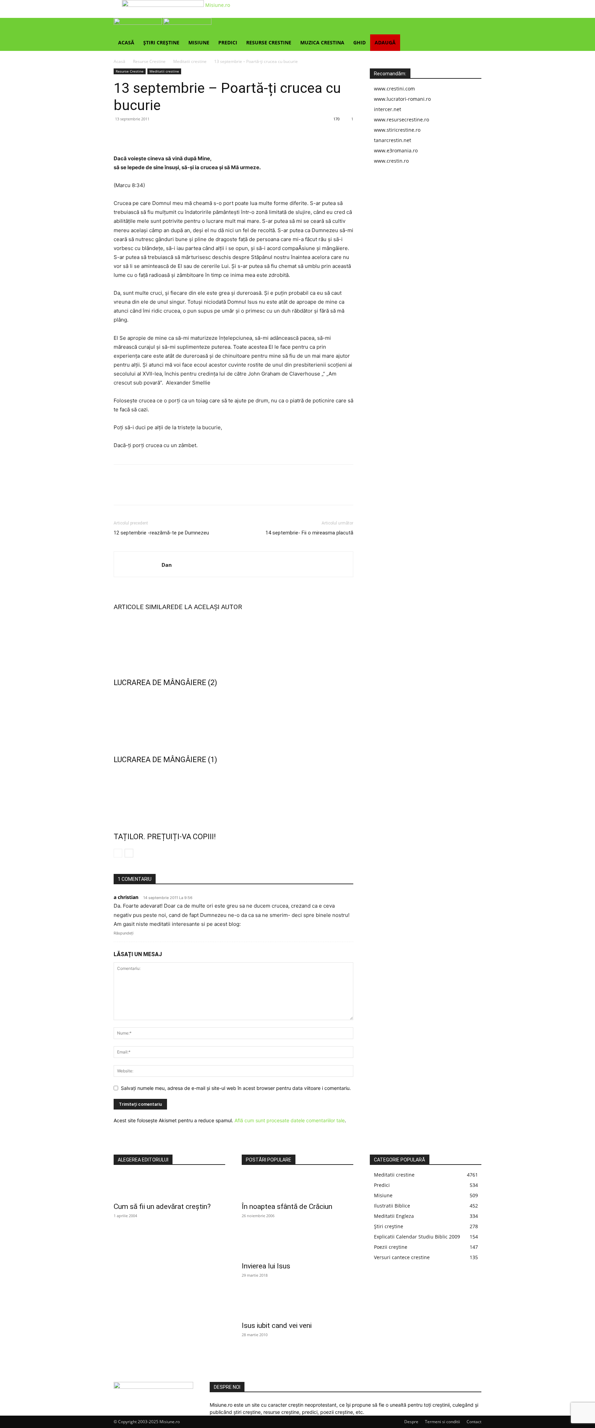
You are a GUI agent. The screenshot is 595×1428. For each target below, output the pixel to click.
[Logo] (138, 23)
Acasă (126, 42)
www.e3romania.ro (396, 150)
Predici (227, 42)
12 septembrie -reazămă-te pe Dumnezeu (161, 533)
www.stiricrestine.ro (397, 130)
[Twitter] (136, 134)
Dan (166, 564)
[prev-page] (118, 853)
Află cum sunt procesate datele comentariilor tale (289, 1120)
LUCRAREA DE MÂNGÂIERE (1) (165, 759)
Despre (411, 1422)
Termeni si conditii (442, 1422)
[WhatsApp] (168, 134)
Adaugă (385, 42)
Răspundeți (124, 933)
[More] (184, 134)
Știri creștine (161, 42)
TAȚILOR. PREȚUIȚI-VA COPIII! (165, 836)
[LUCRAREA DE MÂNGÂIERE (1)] (233, 719)
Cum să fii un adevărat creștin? (162, 1206)
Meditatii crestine (190, 61)
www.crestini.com (394, 88)
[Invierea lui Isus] (297, 1245)
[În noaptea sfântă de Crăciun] (297, 1186)
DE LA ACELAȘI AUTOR (208, 607)
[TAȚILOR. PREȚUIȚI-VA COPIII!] (233, 796)
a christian (126, 897)
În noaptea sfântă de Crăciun (287, 1206)
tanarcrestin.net (392, 140)
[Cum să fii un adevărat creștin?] (169, 1186)
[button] (473, 26)
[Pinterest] (152, 134)
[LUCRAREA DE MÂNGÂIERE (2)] (233, 642)
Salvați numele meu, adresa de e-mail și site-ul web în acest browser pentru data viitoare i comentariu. (236, 1088)
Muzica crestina (322, 42)
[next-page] (129, 853)
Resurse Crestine (268, 42)
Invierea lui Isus (266, 1266)
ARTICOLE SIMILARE (144, 607)
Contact (474, 1422)
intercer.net (387, 109)
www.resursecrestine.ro (401, 119)
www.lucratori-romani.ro (402, 99)
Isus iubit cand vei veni (277, 1325)
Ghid (359, 42)
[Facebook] (120, 134)
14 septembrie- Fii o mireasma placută (309, 533)
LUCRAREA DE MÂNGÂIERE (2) (165, 682)
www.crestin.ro (391, 161)
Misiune (198, 42)
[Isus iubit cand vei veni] (297, 1305)
